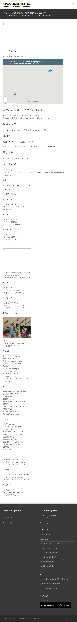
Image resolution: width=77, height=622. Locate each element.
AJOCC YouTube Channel (49, 588)
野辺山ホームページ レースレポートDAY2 (18, 185)
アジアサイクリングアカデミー (51, 553)
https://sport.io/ (8, 158)
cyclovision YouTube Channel (50, 583)
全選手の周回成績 (10, 194)
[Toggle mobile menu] (73, 4)
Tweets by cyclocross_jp (10, 523)
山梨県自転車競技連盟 (48, 557)
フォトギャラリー (10, 190)
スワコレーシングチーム (49, 548)
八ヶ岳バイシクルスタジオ (12, 130)
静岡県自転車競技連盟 (48, 566)
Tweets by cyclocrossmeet (48, 516)
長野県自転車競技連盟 (48, 562)
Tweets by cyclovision (47, 523)
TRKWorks (44, 539)
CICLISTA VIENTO (46, 535)
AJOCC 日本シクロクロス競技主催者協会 (54, 579)
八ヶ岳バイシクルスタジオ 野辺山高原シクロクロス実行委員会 (33, 146)
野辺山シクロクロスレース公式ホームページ (18, 142)
